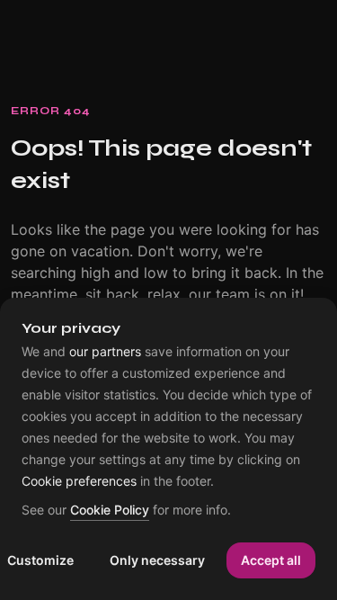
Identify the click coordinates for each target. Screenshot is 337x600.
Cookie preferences (79, 481)
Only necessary (157, 560)
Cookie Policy (109, 510)
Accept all (271, 560)
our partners (105, 351)
